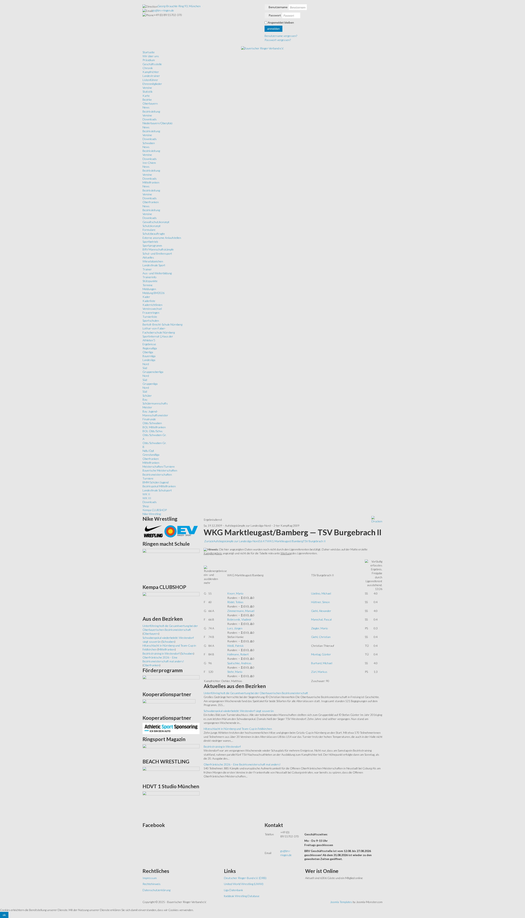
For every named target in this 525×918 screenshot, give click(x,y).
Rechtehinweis (152, 884)
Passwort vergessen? (278, 40)
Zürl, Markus (319, 671)
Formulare (149, 229)
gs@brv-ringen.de (163, 10)
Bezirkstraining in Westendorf (222, 746)
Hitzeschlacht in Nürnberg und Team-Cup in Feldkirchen (238, 728)
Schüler (147, 395)
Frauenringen (151, 312)
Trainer (147, 269)
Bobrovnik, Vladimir (239, 619)
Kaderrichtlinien (152, 304)
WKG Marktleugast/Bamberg (285, 541)
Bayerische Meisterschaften (160, 470)
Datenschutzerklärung (156, 890)
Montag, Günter (321, 654)
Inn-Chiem (149, 162)
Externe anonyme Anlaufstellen (162, 237)
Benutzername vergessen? (281, 36)
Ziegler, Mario (319, 628)
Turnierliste (150, 316)
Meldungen (149, 289)
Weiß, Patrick (235, 645)
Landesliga (149, 360)
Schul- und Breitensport (157, 253)
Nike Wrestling (152, 514)
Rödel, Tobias (235, 602)
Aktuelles (148, 257)
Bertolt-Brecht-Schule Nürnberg (162, 324)
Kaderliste (149, 301)
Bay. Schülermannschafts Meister (155, 403)
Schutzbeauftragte (154, 233)
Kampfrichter (151, 72)
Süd (145, 368)
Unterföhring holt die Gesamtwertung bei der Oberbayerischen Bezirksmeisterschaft (256, 693)
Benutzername (278, 7)
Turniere (148, 478)
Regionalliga (150, 348)
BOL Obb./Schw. (153, 431)
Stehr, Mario (234, 671)
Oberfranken (151, 202)
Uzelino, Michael (321, 593)
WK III (147, 498)
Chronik (148, 68)
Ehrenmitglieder (152, 83)
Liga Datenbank (233, 890)
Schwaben (149, 143)
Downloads (150, 119)
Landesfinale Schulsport (157, 490)
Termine (148, 285)
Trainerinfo (149, 277)
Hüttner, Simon (320, 602)
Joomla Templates (341, 902)
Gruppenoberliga (153, 372)
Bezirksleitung (151, 111)
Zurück (208, 541)
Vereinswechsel (152, 308)
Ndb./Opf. (148, 450)
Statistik (148, 91)
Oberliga (148, 352)
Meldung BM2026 (153, 293)
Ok (4, 915)
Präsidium (149, 60)
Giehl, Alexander (321, 611)
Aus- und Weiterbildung (157, 273)
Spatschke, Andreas (239, 663)
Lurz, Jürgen (234, 628)
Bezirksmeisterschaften (157, 474)
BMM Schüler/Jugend (156, 482)
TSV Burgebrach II (314, 541)
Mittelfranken (151, 182)
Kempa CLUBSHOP (155, 510)
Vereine (147, 87)
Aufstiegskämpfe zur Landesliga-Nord (236, 541)
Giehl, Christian (321, 637)
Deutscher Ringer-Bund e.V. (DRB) (245, 878)
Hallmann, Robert (238, 654)
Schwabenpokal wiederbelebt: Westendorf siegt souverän (239, 711)
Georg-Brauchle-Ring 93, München (179, 6)
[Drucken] (376, 519)
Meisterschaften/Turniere (159, 466)
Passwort (275, 15)
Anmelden (273, 28)
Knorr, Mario (235, 593)
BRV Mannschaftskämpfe (158, 249)
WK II (146, 494)
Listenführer (150, 80)
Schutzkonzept (152, 226)
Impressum (150, 878)
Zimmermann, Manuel (240, 611)
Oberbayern (150, 103)
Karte (146, 95)
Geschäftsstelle (152, 64)
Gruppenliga (150, 383)
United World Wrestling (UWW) (243, 884)
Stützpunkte (150, 281)
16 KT (263, 541)
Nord (146, 364)
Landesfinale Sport (154, 265)
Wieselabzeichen (153, 261)
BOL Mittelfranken (154, 427)
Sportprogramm (152, 245)
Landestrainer (151, 75)
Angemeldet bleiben (281, 22)
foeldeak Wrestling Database (241, 896)
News (146, 107)
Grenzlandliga (151, 454)
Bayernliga (149, 356)
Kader (146, 296)
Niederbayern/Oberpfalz (157, 123)
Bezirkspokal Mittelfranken (159, 486)
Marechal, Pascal (321, 619)
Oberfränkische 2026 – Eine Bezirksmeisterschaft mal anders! (242, 764)
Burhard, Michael (321, 663)
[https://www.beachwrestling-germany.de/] (171, 773)
